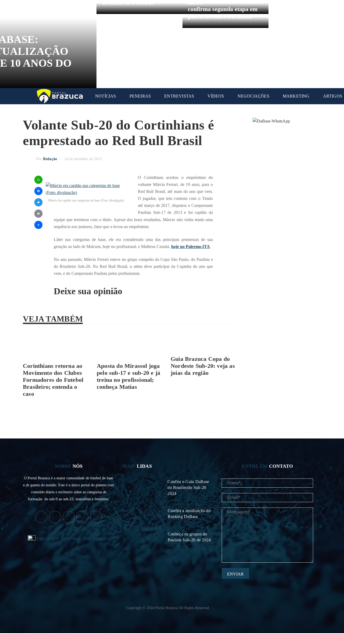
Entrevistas (179, 96)
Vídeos (215, 96)
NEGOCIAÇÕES (253, 96)
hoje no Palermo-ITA (190, 246)
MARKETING (296, 96)
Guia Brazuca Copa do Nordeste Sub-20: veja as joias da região (203, 365)
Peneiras (140, 96)
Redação (50, 159)
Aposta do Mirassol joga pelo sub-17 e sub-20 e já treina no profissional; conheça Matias (128, 376)
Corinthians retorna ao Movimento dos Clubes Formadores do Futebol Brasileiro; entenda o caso (53, 379)
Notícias (105, 96)
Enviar (235, 574)
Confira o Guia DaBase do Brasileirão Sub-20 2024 (188, 487)
